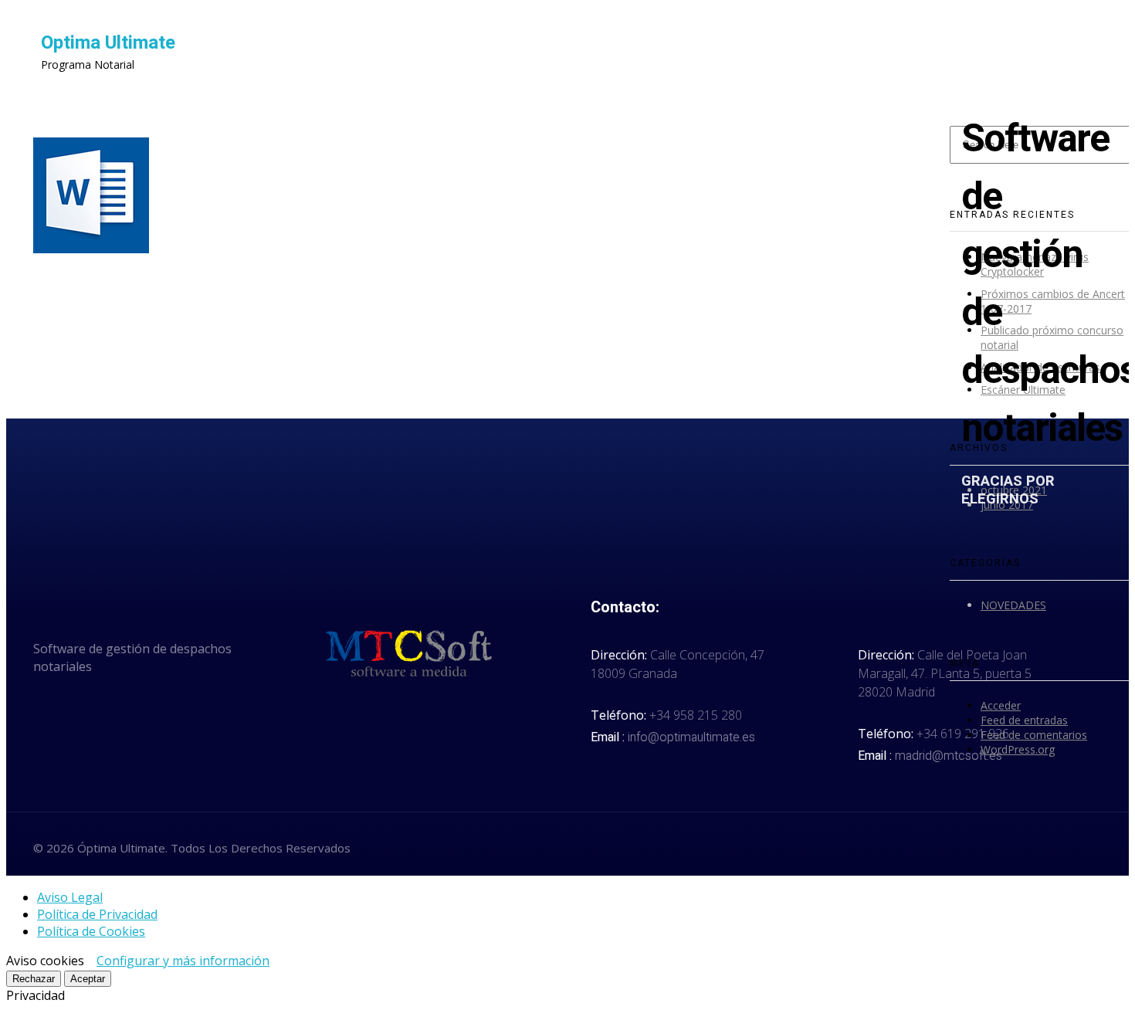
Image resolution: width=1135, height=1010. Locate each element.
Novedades (1013, 605)
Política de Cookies (91, 931)
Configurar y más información (183, 960)
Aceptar (87, 979)
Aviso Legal (70, 897)
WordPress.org (1018, 749)
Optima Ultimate (108, 42)
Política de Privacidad (97, 914)
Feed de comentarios (1034, 734)
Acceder (1001, 705)
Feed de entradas (1024, 720)
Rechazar (33, 979)
